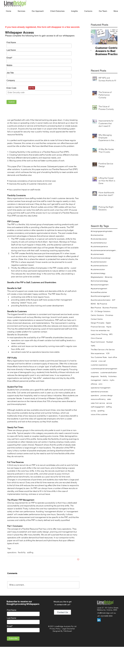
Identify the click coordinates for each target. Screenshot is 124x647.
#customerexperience (99, 246)
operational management (100, 388)
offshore (94, 384)
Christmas (109, 315)
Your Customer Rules (99, 357)
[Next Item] (113, 37)
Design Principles (97, 323)
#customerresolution (99, 262)
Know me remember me (100, 330)
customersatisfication (108, 372)
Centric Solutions (97, 315)
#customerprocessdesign (101, 258)
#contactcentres (97, 235)
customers (95, 372)
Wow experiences (98, 353)
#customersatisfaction (99, 265)
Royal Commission (98, 342)
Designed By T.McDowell (62, 631)
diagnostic (95, 376)
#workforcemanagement (100, 296)
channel (94, 361)
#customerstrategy (98, 273)
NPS (110, 334)
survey (93, 411)
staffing (30, 552)
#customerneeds (97, 254)
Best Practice (96, 308)
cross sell (102, 361)
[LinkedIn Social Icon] (99, 620)
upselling (100, 411)
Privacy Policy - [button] (56, 629)
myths (112, 380)
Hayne (108, 327)
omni (100, 384)
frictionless (112, 376)
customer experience (99, 365)
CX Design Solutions (102, 311)
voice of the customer (99, 414)
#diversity (108, 277)
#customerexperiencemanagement (104, 250)
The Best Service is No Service (103, 349)
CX (92, 311)
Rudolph (109, 342)
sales (109, 399)
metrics (105, 380)
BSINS (93, 304)
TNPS (93, 346)
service (109, 403)
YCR (107, 353)
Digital (108, 323)
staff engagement (98, 407)
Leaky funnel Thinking (99, 334)
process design (107, 395)
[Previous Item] (95, 37)
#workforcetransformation (101, 300)
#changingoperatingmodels (101, 231)
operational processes (99, 391)
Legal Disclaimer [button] (68, 629)
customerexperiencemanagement (104, 369)
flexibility (22, 552)
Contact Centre (97, 319)
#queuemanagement (99, 288)
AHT (113, 300)
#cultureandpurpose (99, 239)
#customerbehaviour (99, 243)
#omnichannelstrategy (99, 281)
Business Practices (110, 308)
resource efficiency (98, 399)
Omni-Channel (96, 338)
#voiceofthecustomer (99, 292)
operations (11, 552)
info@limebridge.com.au (106, 613)
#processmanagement (99, 285)
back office (112, 357)
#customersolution (98, 269)
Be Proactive (102, 304)
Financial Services (98, 327)
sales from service (98, 403)
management (96, 380)
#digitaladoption (97, 277)
